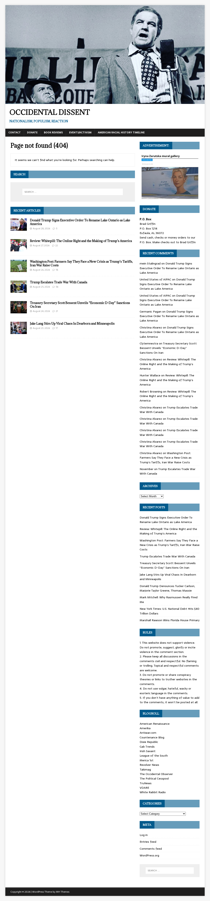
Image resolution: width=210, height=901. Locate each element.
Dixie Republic (149, 742)
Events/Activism (80, 132)
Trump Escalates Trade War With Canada (58, 282)
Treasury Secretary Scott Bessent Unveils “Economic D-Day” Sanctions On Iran (80, 304)
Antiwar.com (148, 732)
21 (57, 311)
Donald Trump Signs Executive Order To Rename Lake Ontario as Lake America (80, 222)
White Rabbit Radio (153, 792)
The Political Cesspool (154, 778)
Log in (144, 835)
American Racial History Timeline (121, 132)
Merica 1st (146, 760)
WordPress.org (149, 855)
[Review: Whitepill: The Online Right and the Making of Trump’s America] (18, 249)
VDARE (144, 787)
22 (56, 245)
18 (57, 270)
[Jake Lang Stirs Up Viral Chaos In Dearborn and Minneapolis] (18, 331)
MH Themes (62, 892)
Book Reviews (53, 132)
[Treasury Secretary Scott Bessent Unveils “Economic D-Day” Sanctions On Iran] (18, 311)
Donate (32, 132)
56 (57, 287)
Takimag (145, 769)
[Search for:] (73, 191)
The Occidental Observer (156, 774)
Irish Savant (147, 751)
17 (57, 328)
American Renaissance (155, 723)
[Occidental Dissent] (105, 101)
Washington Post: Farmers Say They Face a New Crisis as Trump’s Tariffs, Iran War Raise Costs (81, 263)
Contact (14, 132)
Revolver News (149, 765)
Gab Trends (147, 746)
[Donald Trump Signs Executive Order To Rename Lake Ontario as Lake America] (18, 228)
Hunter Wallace (150, 375)
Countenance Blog (152, 737)
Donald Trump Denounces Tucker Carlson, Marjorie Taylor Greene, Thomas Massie (167, 588)
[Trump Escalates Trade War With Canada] (18, 290)
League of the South (154, 755)
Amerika (145, 728)
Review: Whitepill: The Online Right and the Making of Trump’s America (81, 241)
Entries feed (148, 841)
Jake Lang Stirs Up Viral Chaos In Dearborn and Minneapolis (72, 323)
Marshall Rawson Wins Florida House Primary (170, 620)
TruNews (146, 783)
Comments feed (151, 848)
